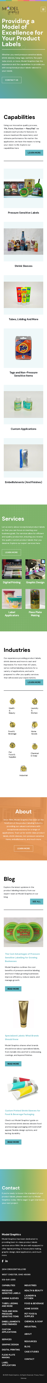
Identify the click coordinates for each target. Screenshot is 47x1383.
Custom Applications (9, 1330)
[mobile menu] (43, 9)
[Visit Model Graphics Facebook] (3, 1261)
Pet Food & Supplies (30, 1315)
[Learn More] (23, 188)
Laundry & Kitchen (30, 1297)
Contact (29, 1359)
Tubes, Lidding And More (10, 1304)
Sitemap (23, 1378)
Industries (30, 1285)
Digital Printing (11, 1350)
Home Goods (31, 1308)
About (28, 1334)
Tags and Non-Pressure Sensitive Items (10, 1314)
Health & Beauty (33, 1290)
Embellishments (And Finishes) (11, 1322)
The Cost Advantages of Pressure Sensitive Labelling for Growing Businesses (22, 957)
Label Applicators (9, 1363)
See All (37, 901)
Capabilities (8, 1285)
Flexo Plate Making (8, 1356)
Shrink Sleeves (10, 1298)
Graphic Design (10, 1344)
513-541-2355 (9, 1279)
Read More (13, 989)
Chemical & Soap (33, 1321)
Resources (30, 1341)
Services (7, 1339)
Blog (27, 1346)
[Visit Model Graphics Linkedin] (6, 1261)
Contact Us (11, 80)
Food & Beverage (34, 1303)
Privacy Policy (38, 1375)
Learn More (34, 153)
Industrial (30, 1326)
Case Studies (31, 1352)
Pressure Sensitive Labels (11, 1291)
